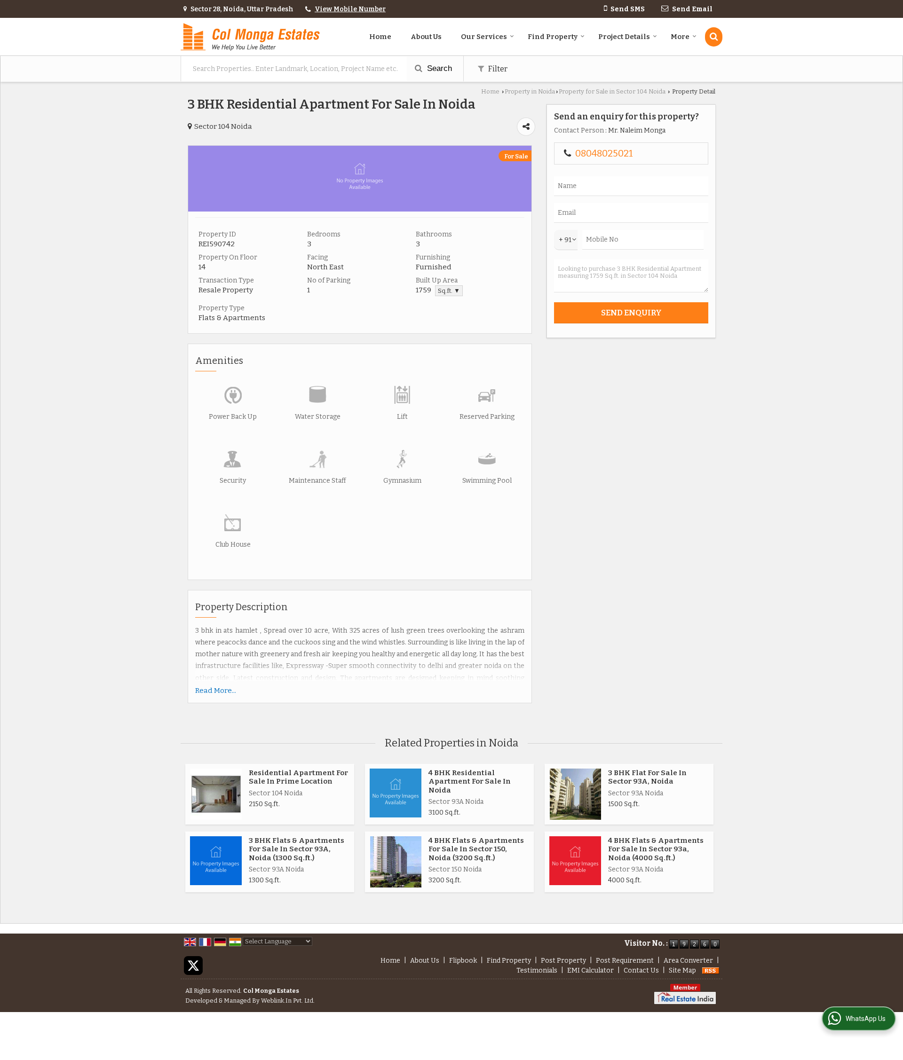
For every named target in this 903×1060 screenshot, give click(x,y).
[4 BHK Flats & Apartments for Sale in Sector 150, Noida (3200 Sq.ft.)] (395, 861)
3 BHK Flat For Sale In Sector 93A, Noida (647, 777)
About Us (426, 36)
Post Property (563, 961)
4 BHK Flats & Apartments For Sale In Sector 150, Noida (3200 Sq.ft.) (476, 849)
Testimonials (536, 970)
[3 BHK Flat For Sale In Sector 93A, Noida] (575, 794)
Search (438, 68)
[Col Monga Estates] (250, 37)
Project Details (624, 36)
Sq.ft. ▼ (449, 290)
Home (380, 36)
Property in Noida (530, 91)
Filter (496, 68)
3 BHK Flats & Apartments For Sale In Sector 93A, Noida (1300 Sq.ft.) (296, 849)
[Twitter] (193, 965)
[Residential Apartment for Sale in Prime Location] (216, 794)
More (680, 36)
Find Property (553, 36)
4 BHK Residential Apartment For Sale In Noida (469, 781)
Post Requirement (625, 961)
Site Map (682, 970)
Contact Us (641, 970)
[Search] (713, 37)
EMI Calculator (590, 970)
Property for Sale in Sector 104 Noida (612, 91)
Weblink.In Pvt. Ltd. (288, 1000)
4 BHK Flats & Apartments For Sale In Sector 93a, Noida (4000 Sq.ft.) (656, 849)
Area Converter (688, 961)
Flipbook (463, 961)
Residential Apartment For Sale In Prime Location (298, 777)
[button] (350, 9)
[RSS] (710, 970)
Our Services (484, 36)
